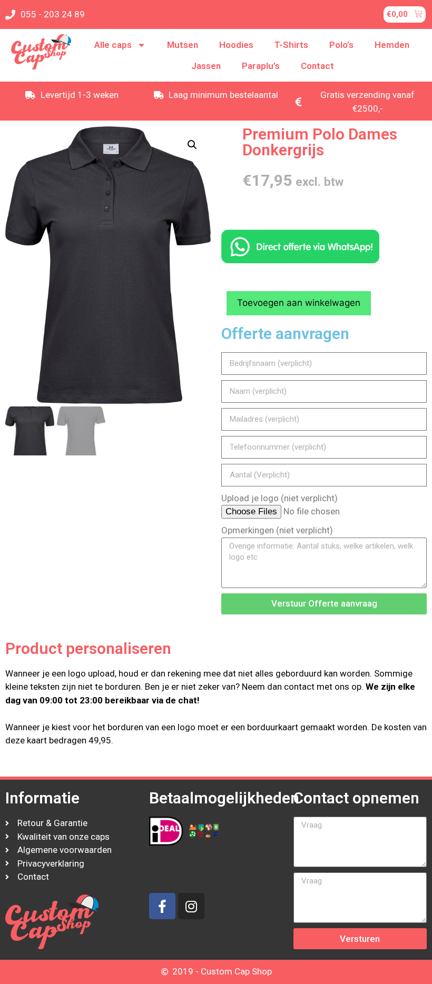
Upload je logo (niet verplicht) (279, 498)
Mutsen (182, 44)
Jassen (206, 66)
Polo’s (341, 44)
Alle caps (113, 44)
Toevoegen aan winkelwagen (298, 302)
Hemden (392, 44)
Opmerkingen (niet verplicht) (277, 530)
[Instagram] (191, 906)
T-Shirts (291, 44)
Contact (317, 66)
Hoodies (236, 44)
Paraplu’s (261, 66)
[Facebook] (162, 906)
